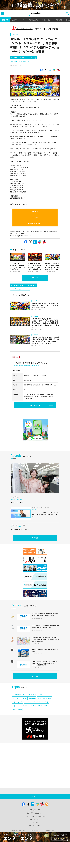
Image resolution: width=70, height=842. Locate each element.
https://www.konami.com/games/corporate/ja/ (25, 365)
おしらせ (35, 822)
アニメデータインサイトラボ (35, 694)
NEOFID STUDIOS (17, 709)
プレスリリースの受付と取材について (35, 816)
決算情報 (59, 20)
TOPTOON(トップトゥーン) (20, 698)
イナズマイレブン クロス (19, 694)
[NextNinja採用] (35, 729)
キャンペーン (15, 34)
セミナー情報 (46, 20)
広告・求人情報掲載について (35, 813)
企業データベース (18, 20)
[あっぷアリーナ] (35, 429)
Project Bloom (16, 706)
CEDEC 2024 (32, 698)
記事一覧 (5, 20)
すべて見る (35, 278)
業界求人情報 (33, 20)
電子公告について (35, 819)
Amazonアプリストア (35, 223)
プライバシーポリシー (35, 826)
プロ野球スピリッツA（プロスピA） (20, 62)
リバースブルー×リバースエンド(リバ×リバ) (36, 702)
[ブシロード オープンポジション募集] (35, 28)
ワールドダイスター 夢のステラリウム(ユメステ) (35, 706)
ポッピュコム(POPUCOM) (44, 698)
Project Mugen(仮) (17, 702)
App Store (35, 217)
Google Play (35, 211)
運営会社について (35, 810)
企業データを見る (35, 405)
